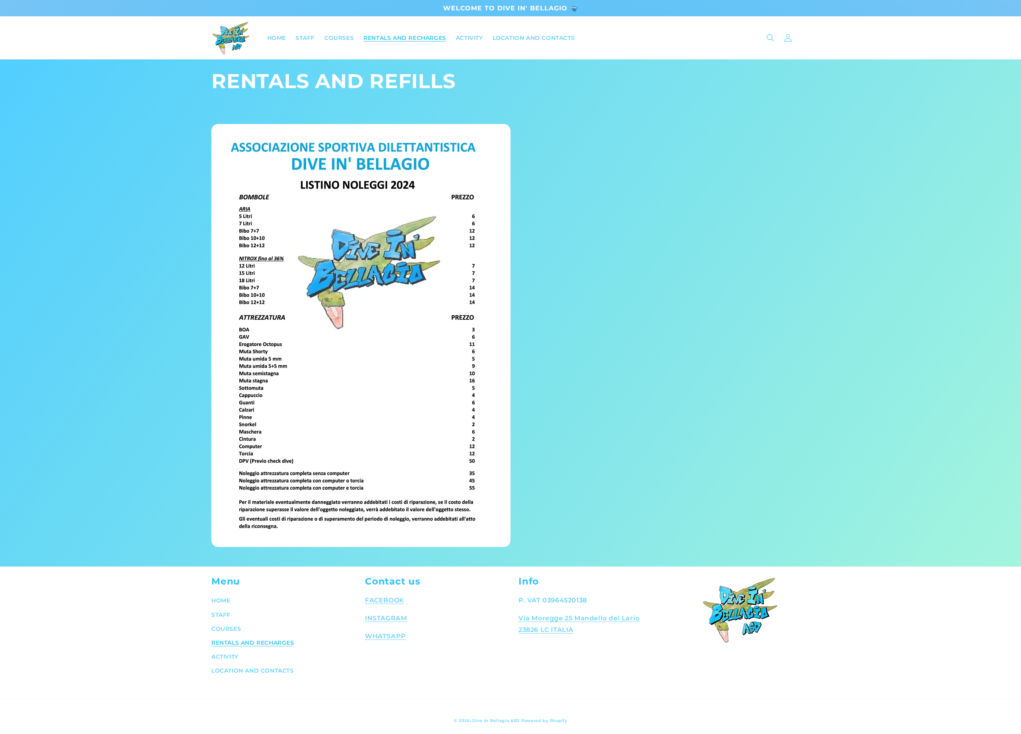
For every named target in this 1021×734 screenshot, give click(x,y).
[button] (770, 38)
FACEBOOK (384, 600)
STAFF (221, 614)
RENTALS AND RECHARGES (252, 642)
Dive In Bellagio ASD (496, 720)
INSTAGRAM (386, 618)
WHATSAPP (385, 636)
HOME (220, 600)
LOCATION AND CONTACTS (252, 670)
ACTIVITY (224, 656)
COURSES (226, 628)
